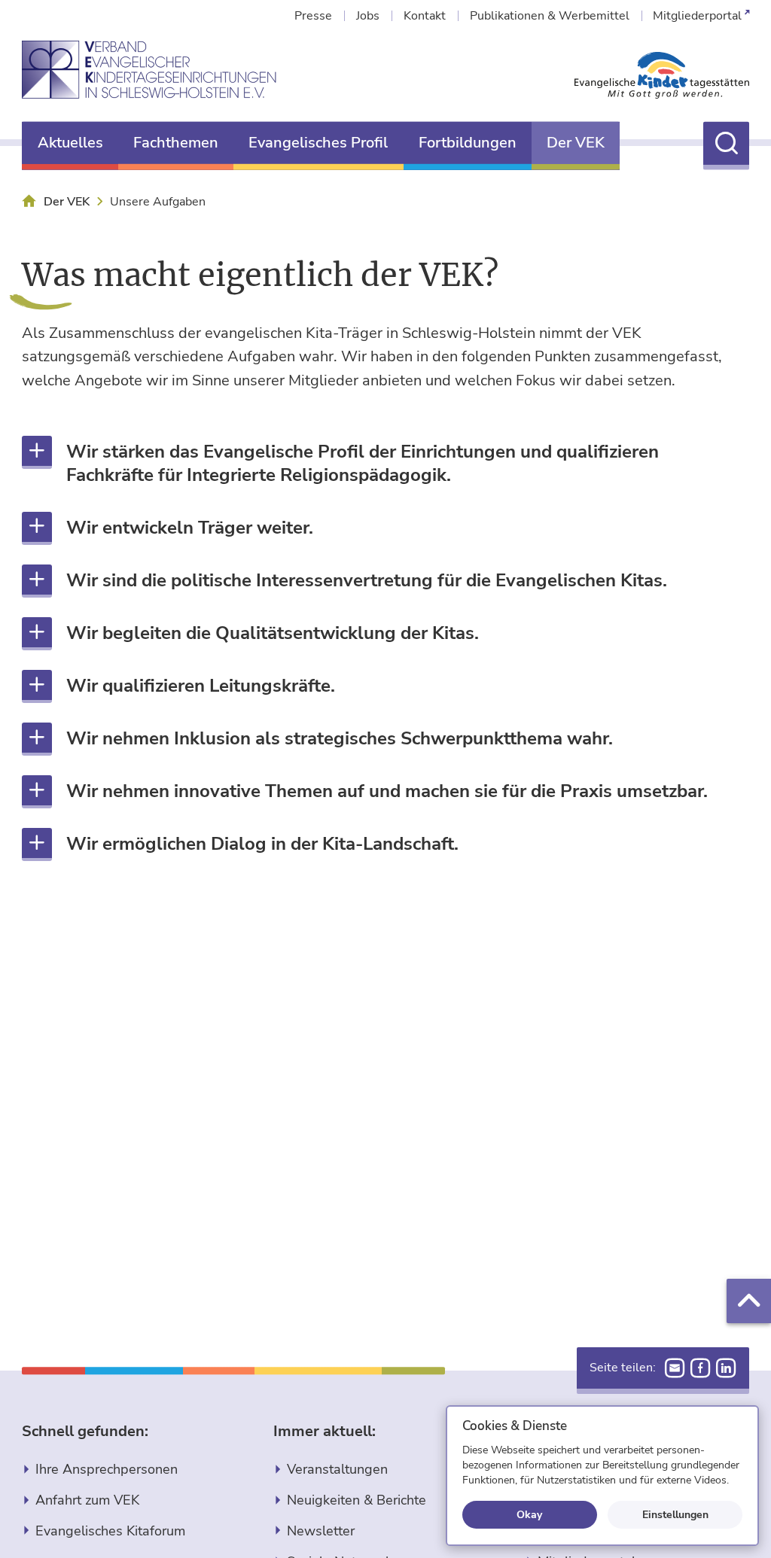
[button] (385, 463)
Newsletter (321, 1531)
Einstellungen (675, 1514)
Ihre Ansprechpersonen (106, 1469)
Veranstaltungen (337, 1469)
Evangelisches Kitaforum (110, 1531)
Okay (529, 1514)
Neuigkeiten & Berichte (356, 1500)
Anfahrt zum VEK (87, 1500)
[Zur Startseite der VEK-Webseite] (149, 70)
